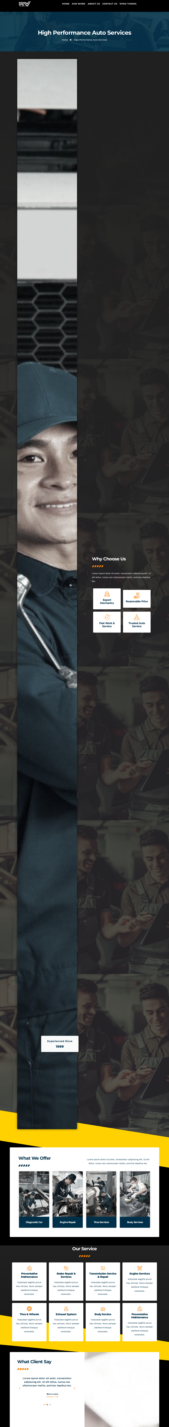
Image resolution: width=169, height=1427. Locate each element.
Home (65, 4)
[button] (19, 1388)
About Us (94, 4)
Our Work (78, 4)
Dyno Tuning (128, 4)
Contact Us (109, 4)
